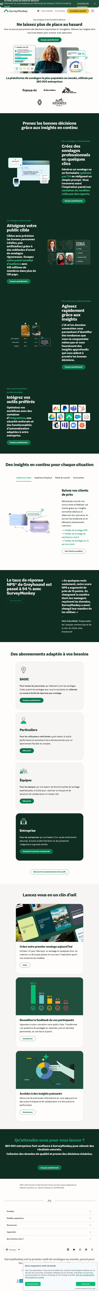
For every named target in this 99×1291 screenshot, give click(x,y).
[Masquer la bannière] (95, 4)
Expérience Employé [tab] (43, 477)
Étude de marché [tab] (62, 477)
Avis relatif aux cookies (34, 1277)
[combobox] (13, 1249)
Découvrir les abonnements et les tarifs (49, 872)
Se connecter (60, 11)
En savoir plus (15, 600)
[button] (49, 1211)
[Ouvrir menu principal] (92, 10)
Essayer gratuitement (49, 40)
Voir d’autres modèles (74, 551)
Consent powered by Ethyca (84, 1288)
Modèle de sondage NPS (75, 530)
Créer (25, 965)
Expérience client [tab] (24, 477)
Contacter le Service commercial (36, 851)
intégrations (17, 418)
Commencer (28, 1038)
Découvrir (27, 750)
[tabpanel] (49, 521)
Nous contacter (47, 11)
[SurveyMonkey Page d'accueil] (16, 11)
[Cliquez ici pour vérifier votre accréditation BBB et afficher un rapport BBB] (21, 1282)
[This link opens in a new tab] (68, 1249)
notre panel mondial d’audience (20, 262)
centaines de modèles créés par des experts (76, 192)
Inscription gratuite (78, 11)
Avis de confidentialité (85, 1275)
